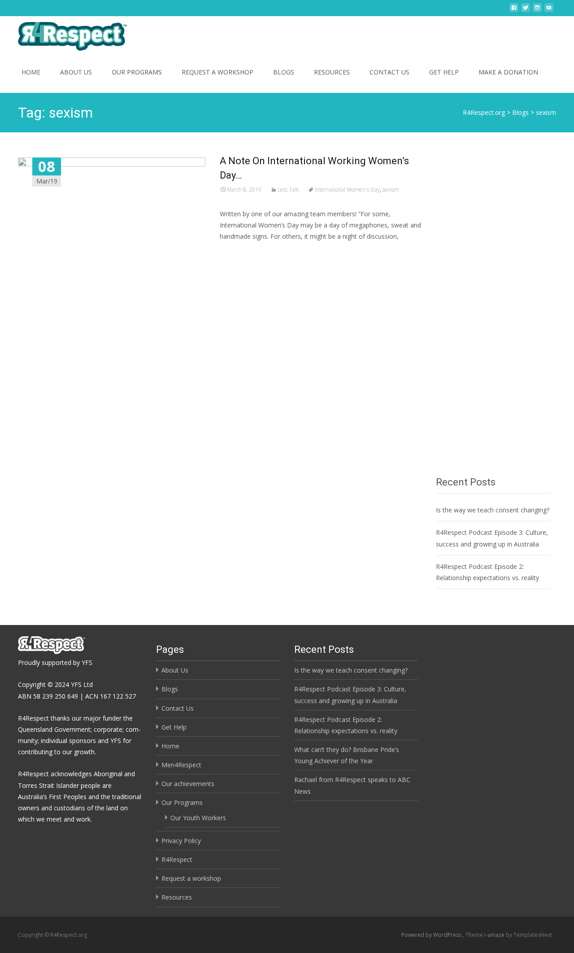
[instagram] (537, 11)
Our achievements (187, 783)
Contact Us (389, 72)
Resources (332, 72)
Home (31, 72)
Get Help (444, 72)
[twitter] (525, 11)
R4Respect (176, 859)
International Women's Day (347, 189)
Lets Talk (288, 189)
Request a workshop (217, 72)
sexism (391, 189)
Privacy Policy (181, 840)
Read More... (240, 263)
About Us (76, 72)
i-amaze (495, 935)
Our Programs (137, 72)
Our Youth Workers (198, 817)
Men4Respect (181, 765)
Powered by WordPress (432, 935)
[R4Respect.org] (65, 34)
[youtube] (548, 11)
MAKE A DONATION (508, 72)
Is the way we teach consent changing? (492, 510)
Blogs (283, 72)
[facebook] (513, 11)
